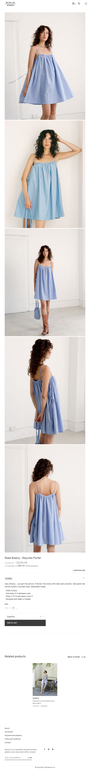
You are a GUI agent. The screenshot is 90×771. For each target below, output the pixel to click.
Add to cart (12, 623)
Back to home (74, 657)
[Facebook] (44, 749)
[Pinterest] (52, 749)
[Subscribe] (29, 757)
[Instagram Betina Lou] (48, 749)
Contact (8, 743)
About (7, 728)
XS (6, 608)
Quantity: (11, 617)
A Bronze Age (79, 570)
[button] (22, 566)
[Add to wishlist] (84, 578)
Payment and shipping (13, 736)
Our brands (9, 732)
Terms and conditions (13, 739)
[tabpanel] (45, 688)
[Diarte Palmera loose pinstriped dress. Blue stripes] (45, 679)
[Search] (79, 4)
